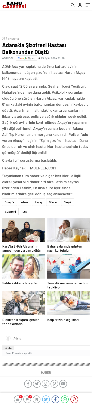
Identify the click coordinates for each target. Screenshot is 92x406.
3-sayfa (9, 202)
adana (24, 202)
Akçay (38, 202)
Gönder (8, 348)
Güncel (53, 202)
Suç (24, 211)
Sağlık (67, 202)
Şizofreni (10, 211)
